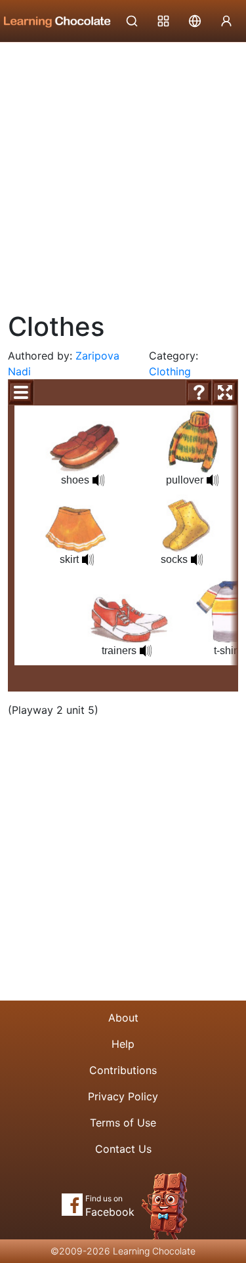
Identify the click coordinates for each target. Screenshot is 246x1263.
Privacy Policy (123, 1096)
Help (123, 1043)
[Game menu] (21, 392)
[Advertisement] (123, 172)
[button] (98, 480)
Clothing (170, 371)
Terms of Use (123, 1122)
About (123, 1017)
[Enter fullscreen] (225, 392)
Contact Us (123, 1148)
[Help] (199, 392)
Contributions (123, 1070)
